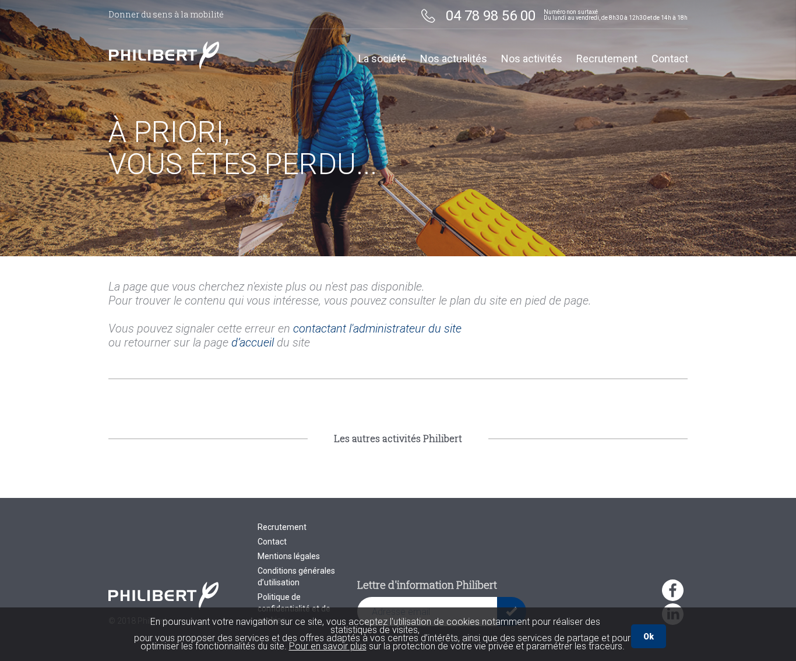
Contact (669, 59)
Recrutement (606, 59)
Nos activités (531, 59)
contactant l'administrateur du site (377, 328)
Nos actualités (453, 59)
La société (382, 59)
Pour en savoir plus (328, 646)
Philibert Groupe (163, 55)
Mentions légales (289, 556)
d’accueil (252, 342)
